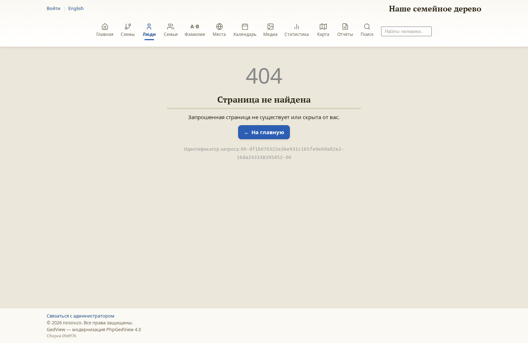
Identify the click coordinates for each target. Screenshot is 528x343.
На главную (267, 132)
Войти (53, 8)
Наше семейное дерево (435, 8)
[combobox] (406, 31)
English (76, 8)
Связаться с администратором (81, 316)
